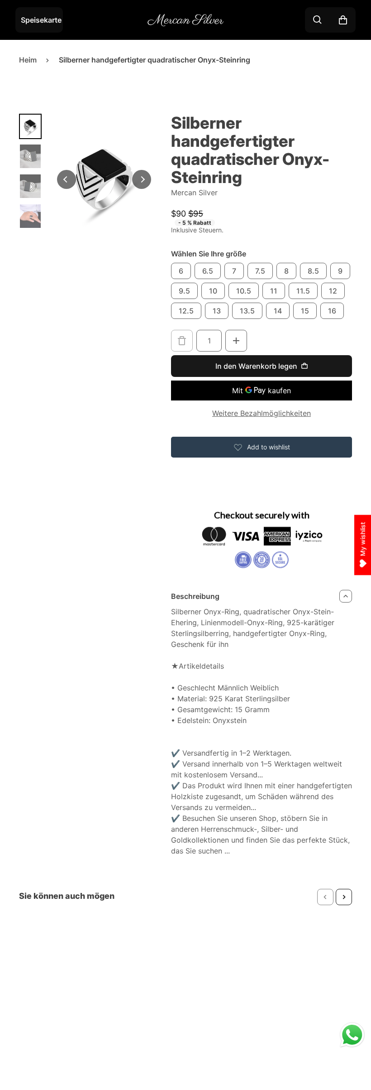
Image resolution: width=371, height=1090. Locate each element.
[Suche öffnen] (317, 20)
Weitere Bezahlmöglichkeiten (261, 413)
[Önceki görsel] (66, 179)
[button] (325, 897)
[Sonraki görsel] (141, 179)
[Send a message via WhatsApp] (352, 1035)
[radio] (181, 271)
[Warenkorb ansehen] (343, 20)
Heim (28, 59)
